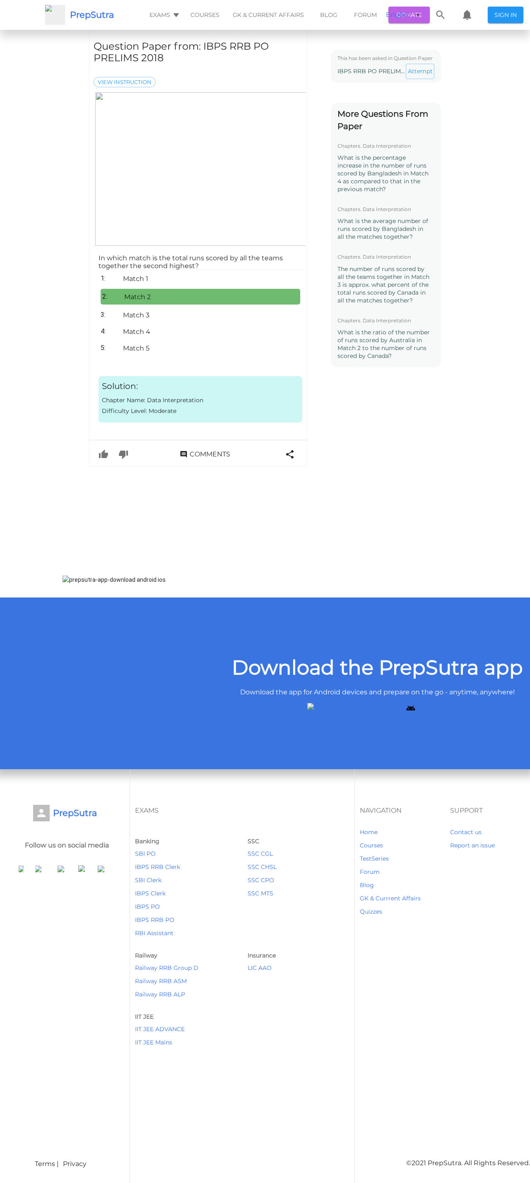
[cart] (467, 15)
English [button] (398, 15)
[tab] (163, 15)
